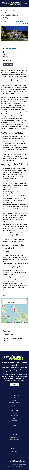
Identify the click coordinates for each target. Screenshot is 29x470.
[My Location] (14, 302)
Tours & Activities (11, 10)
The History (15, 384)
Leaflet (8, 322)
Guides (14, 428)
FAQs (14, 425)
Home (2, 10)
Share (26, 23)
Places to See (14, 413)
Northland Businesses (14, 439)
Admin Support (15, 454)
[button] (3, 33)
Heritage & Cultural (10, 49)
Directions (14, 420)
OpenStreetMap (19, 322)
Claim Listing (8, 65)
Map (3, 295)
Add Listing (14, 451)
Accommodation (14, 393)
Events (14, 400)
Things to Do (14, 415)
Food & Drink (14, 398)
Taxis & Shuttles (14, 437)
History (14, 418)
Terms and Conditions (14, 402)
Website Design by (8, 461)
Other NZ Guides (14, 442)
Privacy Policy (14, 405)
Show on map (20, 21)
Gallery (14, 423)
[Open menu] (26, 3)
